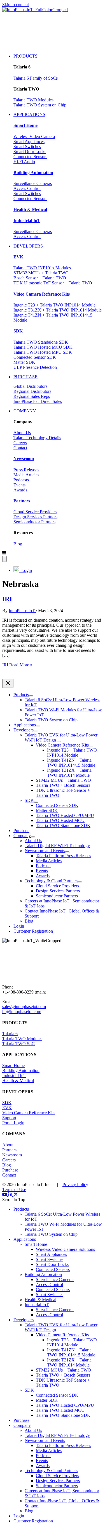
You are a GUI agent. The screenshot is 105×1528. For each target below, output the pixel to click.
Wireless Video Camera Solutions (65, 1249)
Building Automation (20, 1070)
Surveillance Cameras (32, 183)
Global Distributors (30, 386)
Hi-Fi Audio (24, 161)
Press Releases (26, 469)
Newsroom (12, 1154)
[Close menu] (7, 683)
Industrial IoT (14, 1075)
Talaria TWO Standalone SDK (40, 342)
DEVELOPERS (28, 246)
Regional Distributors (32, 391)
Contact (20, 447)
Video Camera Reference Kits (28, 1112)
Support (9, 1117)
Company (22, 1425)
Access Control (27, 188)
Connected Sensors (30, 156)
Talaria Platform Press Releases (63, 1445)
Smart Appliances (29, 141)
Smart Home (13, 1065)
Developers (23, 1319)
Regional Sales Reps (31, 396)
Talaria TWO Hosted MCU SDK (43, 347)
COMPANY (24, 410)
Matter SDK (24, 362)
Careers (20, 442)
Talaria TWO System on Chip (39, 105)
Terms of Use (14, 1189)
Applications (24, 1239)
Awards (20, 490)
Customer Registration (33, 1521)
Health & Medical (18, 1080)
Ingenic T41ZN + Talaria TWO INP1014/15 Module (71, 1352)
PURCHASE (25, 376)
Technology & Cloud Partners (51, 1470)
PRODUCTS (25, 56)
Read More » (17, 664)
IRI (7, 599)
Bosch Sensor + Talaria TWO (39, 277)
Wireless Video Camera (34, 136)
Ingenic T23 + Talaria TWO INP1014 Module (54, 305)
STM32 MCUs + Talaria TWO (41, 272)
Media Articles (26, 474)
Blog (17, 543)
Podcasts (21, 479)
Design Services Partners (35, 516)
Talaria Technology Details (37, 437)
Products (21, 1209)
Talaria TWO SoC (18, 1043)
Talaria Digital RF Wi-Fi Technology (57, 1435)
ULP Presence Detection (35, 367)
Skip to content (15, 4)
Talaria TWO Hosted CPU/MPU (65, 1405)
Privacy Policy (75, 1184)
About (7, 1144)
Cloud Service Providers (35, 511)
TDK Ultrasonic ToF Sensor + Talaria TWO (52, 283)
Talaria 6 (10, 1033)
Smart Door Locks (29, 151)
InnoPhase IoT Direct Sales (37, 401)
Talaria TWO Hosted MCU (60, 1410)
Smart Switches (27, 146)
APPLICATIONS (29, 114)
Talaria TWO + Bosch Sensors (63, 1375)
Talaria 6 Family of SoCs (35, 78)
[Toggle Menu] (31, 696)
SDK (6, 1102)
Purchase (10, 1170)
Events (19, 485)
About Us (22, 432)
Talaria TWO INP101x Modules (42, 267)
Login (25, 570)
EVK (7, 1107)
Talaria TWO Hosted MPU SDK (42, 352)
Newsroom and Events (45, 1440)
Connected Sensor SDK (34, 357)
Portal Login (13, 1122)
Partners (9, 1149)
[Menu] (4, 559)
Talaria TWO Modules (33, 100)
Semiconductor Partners (34, 521)
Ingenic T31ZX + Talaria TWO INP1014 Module (57, 310)
